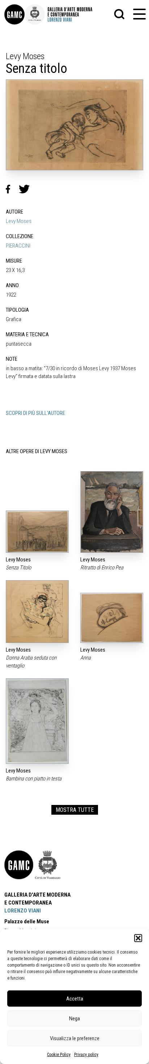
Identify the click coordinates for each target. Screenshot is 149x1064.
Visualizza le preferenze (74, 1038)
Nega (74, 1018)
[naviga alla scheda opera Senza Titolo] (37, 531)
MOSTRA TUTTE (75, 809)
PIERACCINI (18, 245)
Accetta (74, 998)
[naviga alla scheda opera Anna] (112, 618)
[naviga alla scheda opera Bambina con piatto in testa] (37, 721)
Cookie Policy (59, 1054)
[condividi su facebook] (12, 189)
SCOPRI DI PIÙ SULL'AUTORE (35, 413)
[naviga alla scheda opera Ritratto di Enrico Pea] (112, 512)
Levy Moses (18, 221)
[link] (14, 14)
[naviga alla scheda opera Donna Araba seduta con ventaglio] (37, 612)
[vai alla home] (18, 864)
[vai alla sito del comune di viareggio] (47, 864)
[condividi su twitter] (27, 189)
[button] (138, 938)
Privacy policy (86, 1054)
